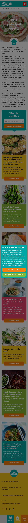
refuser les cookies (16, 265)
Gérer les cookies (14, 270)
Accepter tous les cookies (14, 275)
